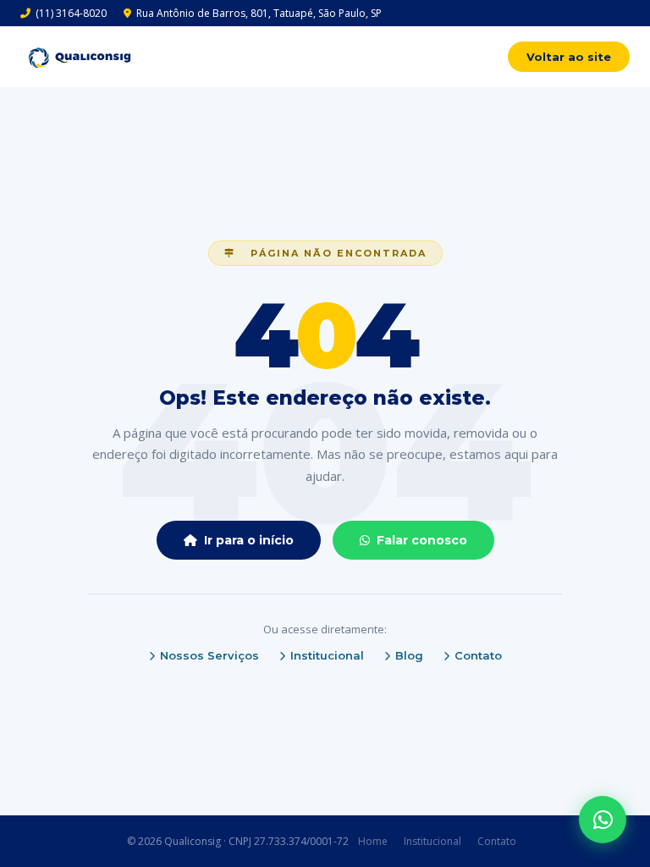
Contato (478, 655)
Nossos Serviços (209, 655)
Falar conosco (422, 540)
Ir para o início (249, 540)
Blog (409, 655)
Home (373, 841)
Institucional (327, 655)
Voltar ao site (568, 57)
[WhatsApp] (602, 819)
